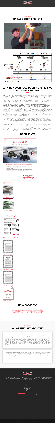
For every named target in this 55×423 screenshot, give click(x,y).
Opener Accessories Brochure (11, 237)
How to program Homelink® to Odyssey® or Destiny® (27, 312)
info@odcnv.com (27, 385)
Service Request (31, 393)
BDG (40, 421)
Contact (22, 393)
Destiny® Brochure (8, 213)
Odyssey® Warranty (8, 269)
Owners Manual (7, 300)
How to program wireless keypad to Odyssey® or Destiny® (27, 311)
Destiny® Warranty (8, 285)
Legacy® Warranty (8, 254)
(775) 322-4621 (27, 383)
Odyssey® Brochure (8, 197)
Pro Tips (27, 390)
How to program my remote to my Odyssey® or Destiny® (27, 310)
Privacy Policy (28, 389)
